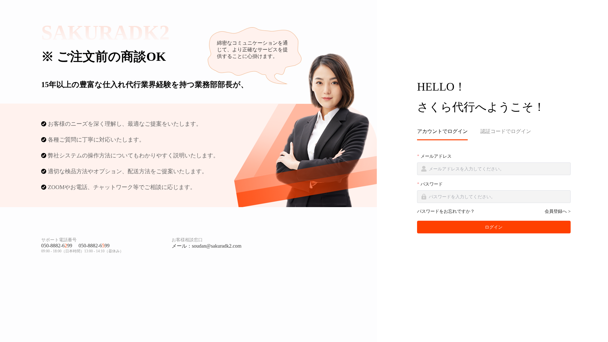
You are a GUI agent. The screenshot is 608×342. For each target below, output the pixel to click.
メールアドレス (436, 156)
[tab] (445, 131)
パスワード (432, 184)
